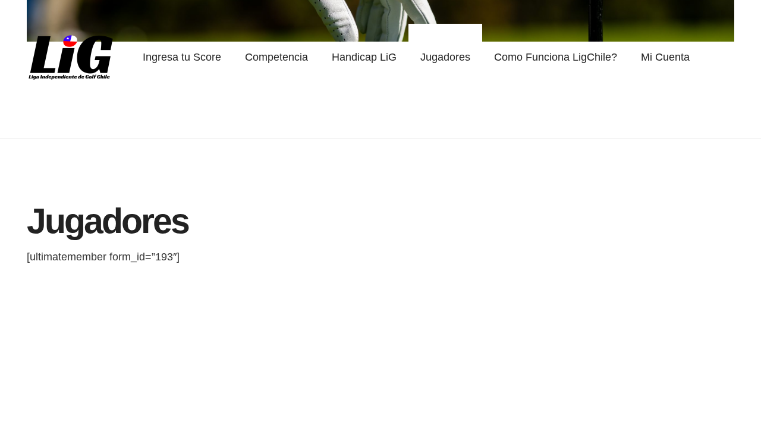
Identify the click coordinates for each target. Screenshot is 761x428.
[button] (315, 57)
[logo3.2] (71, 57)
